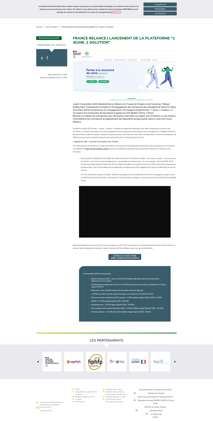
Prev (38, 362)
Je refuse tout (160, 13)
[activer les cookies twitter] (53, 58)
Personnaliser (160, 9)
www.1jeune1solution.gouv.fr (97, 149)
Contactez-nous (46, 410)
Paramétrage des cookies (115, 397)
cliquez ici (116, 12)
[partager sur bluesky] (60, 58)
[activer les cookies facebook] (42, 58)
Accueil (39, 27)
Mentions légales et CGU (85, 397)
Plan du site (79, 402)
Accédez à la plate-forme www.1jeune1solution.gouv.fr (125, 257)
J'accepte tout (160, 4)
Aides (77, 389)
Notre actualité (51, 27)
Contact (78, 399)
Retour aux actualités (49, 38)
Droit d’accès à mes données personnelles (114, 400)
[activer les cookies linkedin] (47, 58)
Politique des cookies (114, 389)
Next (175, 362)
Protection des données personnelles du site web (116, 393)
